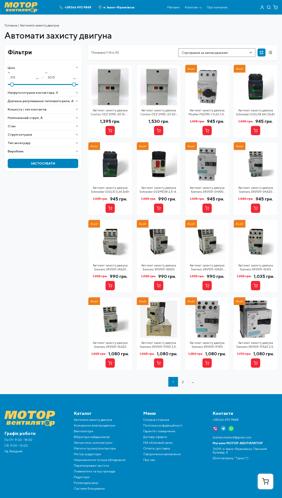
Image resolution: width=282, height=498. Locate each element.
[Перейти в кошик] (275, 7)
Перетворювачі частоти (91, 465)
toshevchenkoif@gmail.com (232, 437)
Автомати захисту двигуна (93, 419)
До (46, 73)
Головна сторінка (156, 419)
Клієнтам (191, 7)
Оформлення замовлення (162, 454)
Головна (10, 25)
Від (9, 73)
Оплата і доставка (156, 448)
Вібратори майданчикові (92, 437)
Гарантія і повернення (159, 431)
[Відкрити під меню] (200, 7)
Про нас (149, 460)
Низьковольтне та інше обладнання (99, 460)
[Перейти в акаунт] (262, 7)
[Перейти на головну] (20, 4)
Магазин (173, 7)
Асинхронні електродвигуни (94, 425)
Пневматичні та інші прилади (94, 471)
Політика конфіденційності (162, 425)
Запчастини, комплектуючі (93, 442)
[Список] (270, 52)
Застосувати (43, 163)
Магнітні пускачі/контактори (95, 448)
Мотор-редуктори (87, 454)
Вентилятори (83, 431)
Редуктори (81, 477)
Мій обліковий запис (158, 442)
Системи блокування (89, 488)
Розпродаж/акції (86, 483)
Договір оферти (155, 437)
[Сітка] (261, 52)
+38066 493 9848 (226, 419)
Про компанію (217, 7)
